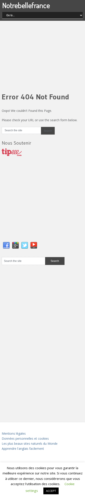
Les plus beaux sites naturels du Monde (30, 443)
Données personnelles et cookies (25, 438)
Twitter (24, 245)
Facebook (6, 245)
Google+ (15, 245)
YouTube (33, 245)
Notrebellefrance (26, 5)
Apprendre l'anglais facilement (23, 448)
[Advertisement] (42, 53)
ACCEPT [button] (51, 491)
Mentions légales (14, 433)
